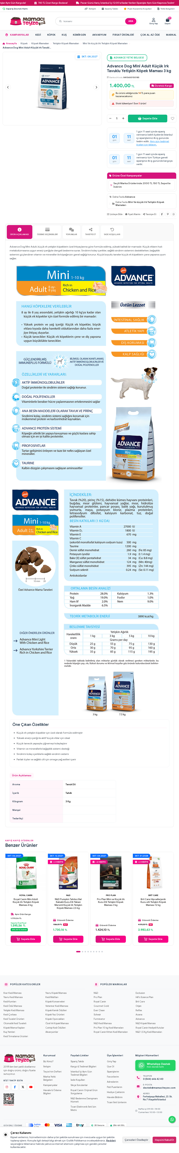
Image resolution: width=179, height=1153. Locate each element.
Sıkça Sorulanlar (79, 1085)
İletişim (47, 1066)
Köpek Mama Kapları (14, 1027)
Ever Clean (99, 1010)
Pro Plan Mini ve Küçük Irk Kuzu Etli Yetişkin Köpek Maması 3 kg (111, 902)
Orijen (138, 1006)
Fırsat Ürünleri (123, 34)
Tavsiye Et (151, 214)
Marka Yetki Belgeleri (49, 1078)
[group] (52, 87)
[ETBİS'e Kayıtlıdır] (8, 1099)
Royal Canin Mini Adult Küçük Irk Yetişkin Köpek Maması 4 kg (26, 902)
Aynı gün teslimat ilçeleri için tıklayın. (152, 143)
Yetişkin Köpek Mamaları (66, 43)
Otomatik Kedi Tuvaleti (14, 1023)
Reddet (111, 1140)
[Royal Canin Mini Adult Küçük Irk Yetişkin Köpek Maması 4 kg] (25, 872)
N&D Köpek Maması (146, 1023)
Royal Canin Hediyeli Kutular (150, 1027)
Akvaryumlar (51, 1032)
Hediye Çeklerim (116, 1092)
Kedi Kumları (9, 1001)
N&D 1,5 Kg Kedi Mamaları (149, 1032)
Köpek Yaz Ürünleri (54, 1014)
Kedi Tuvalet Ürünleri (13, 1019)
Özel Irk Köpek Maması (57, 1023)
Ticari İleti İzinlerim (117, 1102)
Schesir (97, 1014)
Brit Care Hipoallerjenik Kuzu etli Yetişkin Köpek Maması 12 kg (153, 902)
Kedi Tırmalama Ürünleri (15, 1036)
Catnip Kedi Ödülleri (55, 1027)
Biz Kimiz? (48, 1061)
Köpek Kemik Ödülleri (56, 1010)
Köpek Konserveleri (55, 1001)
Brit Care (153, 895)
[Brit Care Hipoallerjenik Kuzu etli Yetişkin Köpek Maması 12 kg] (153, 872)
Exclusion (140, 993)
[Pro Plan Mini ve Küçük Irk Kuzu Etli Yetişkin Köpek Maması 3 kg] (110, 872)
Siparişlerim (113, 1071)
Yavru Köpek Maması (56, 993)
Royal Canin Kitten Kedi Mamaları (111, 1032)
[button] (8, 87)
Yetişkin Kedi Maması (13, 1010)
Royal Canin (25, 895)
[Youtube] (31, 1087)
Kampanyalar (19, 34)
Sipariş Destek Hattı (17, 8)
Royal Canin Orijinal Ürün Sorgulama (84, 1092)
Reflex (139, 1010)
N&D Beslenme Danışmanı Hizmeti (84, 1100)
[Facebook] (161, 214)
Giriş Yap (111, 1061)
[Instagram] (6, 1087)
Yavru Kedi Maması (13, 997)
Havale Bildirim (115, 1097)
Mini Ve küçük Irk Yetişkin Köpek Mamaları (105, 43)
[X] (23, 1087)
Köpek (51, 34)
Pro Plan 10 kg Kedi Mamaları (109, 1027)
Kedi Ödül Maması (12, 1006)
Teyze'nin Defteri (52, 1071)
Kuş (64, 34)
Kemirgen (79, 34)
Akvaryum (99, 34)
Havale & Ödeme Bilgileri (52, 1092)
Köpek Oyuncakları (55, 1019)
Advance (130, 196)
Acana (139, 1014)
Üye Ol (110, 1066)
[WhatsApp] (173, 214)
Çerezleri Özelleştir (136, 1139)
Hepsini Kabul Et (164, 1139)
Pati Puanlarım (114, 1087)
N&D (68, 895)
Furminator (99, 1019)
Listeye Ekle (116, 214)
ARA (130, 21)
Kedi (38, 34)
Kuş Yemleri (9, 1032)
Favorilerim (113, 1076)
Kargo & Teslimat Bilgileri (83, 1066)
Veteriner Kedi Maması (56, 1006)
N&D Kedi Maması (103, 1023)
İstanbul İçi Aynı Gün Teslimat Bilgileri (81, 1073)
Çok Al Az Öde (150, 34)
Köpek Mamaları (40, 43)
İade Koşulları (78, 1079)
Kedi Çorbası (10, 1014)
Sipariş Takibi (77, 1061)
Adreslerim (112, 1081)
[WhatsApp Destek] (172, 1119)
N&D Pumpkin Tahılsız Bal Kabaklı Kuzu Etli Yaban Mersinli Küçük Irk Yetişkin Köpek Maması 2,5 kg (68, 904)
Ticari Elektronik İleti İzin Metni (83, 1108)
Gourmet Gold (101, 1006)
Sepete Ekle (149, 118)
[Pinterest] (167, 214)
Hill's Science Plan (144, 997)
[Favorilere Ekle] (172, 118)
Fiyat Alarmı (134, 214)
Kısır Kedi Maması (12, 993)
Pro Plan (111, 895)
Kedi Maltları (51, 997)
